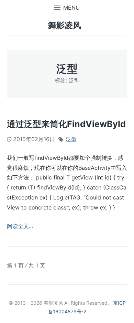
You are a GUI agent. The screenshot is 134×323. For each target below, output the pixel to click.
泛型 (71, 139)
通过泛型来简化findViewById (66, 124)
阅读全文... (20, 226)
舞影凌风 (64, 25)
